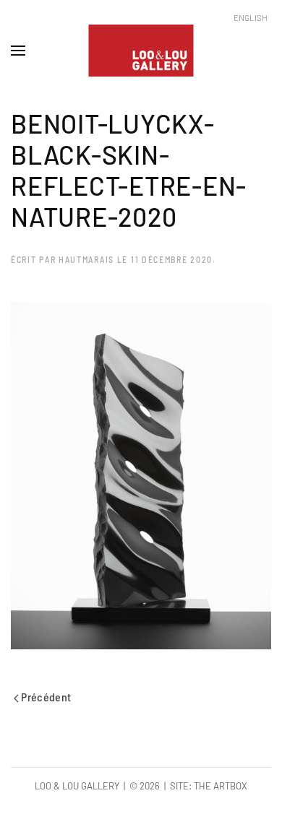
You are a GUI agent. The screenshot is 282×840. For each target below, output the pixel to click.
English (251, 17)
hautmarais (86, 259)
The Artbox (220, 786)
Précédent (45, 696)
